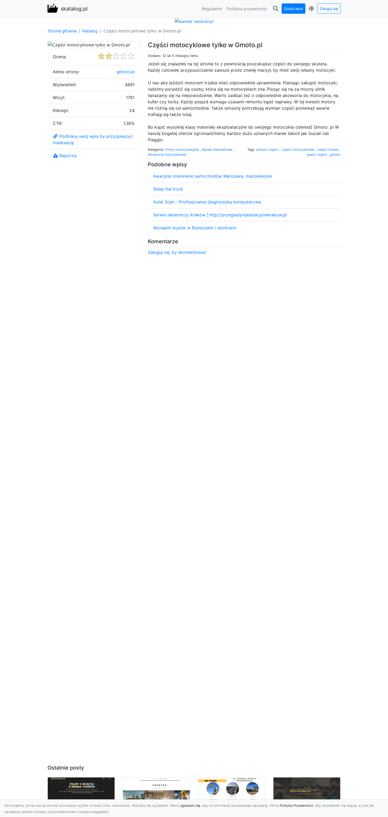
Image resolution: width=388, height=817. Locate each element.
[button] (276, 8)
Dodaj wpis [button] (293, 8)
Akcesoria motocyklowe (167, 155)
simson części (268, 150)
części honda (328, 150)
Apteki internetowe (217, 150)
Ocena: (60, 56)
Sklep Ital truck (168, 189)
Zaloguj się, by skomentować (177, 252)
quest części (317, 155)
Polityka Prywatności (296, 806)
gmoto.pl (126, 71)
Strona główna (62, 30)
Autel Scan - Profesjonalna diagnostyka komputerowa (207, 202)
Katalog (90, 30)
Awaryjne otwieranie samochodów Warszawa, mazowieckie (212, 176)
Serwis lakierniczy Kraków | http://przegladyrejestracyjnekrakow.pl (220, 214)
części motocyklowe (298, 150)
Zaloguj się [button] (329, 8)
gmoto (335, 155)
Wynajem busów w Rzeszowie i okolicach (194, 227)
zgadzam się (190, 806)
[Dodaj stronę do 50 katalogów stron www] (194, 20)
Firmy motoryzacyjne (182, 150)
